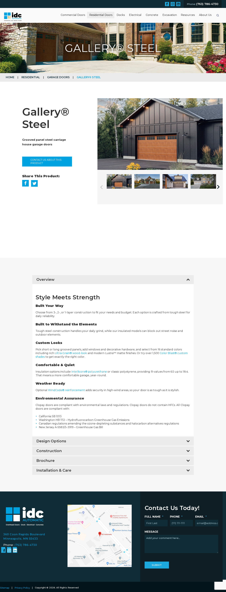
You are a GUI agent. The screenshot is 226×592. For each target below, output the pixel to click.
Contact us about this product (46, 161)
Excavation (169, 15)
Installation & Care (53, 470)
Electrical (135, 15)
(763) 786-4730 (25, 545)
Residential (31, 77)
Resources (188, 15)
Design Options (51, 441)
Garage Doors (58, 77)
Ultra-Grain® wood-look (71, 353)
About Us (205, 15)
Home (10, 77)
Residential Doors (100, 15)
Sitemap (4, 587)
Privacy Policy (22, 587)
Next (220, 187)
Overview (45, 279)
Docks (121, 15)
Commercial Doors (73, 15)
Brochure (45, 460)
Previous (104, 187)
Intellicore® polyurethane (89, 371)
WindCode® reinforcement (66, 390)
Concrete (152, 15)
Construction (49, 451)
